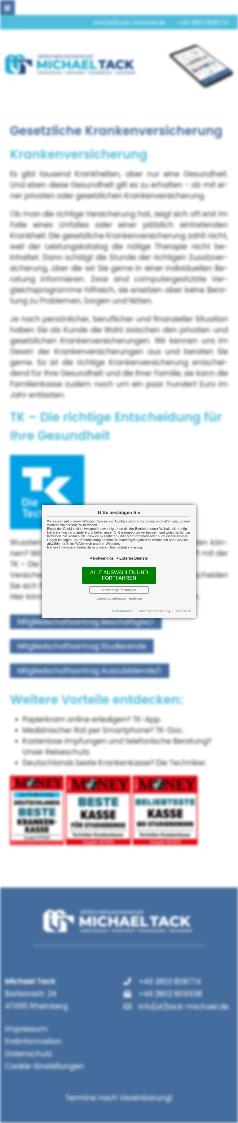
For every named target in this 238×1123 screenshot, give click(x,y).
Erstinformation (123, 611)
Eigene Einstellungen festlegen (119, 598)
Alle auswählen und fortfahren (119, 575)
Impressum (183, 611)
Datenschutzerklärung (154, 611)
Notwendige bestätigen (119, 590)
